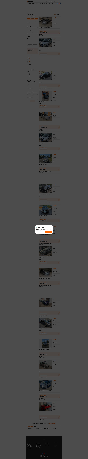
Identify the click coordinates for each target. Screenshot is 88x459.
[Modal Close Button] (51, 226)
